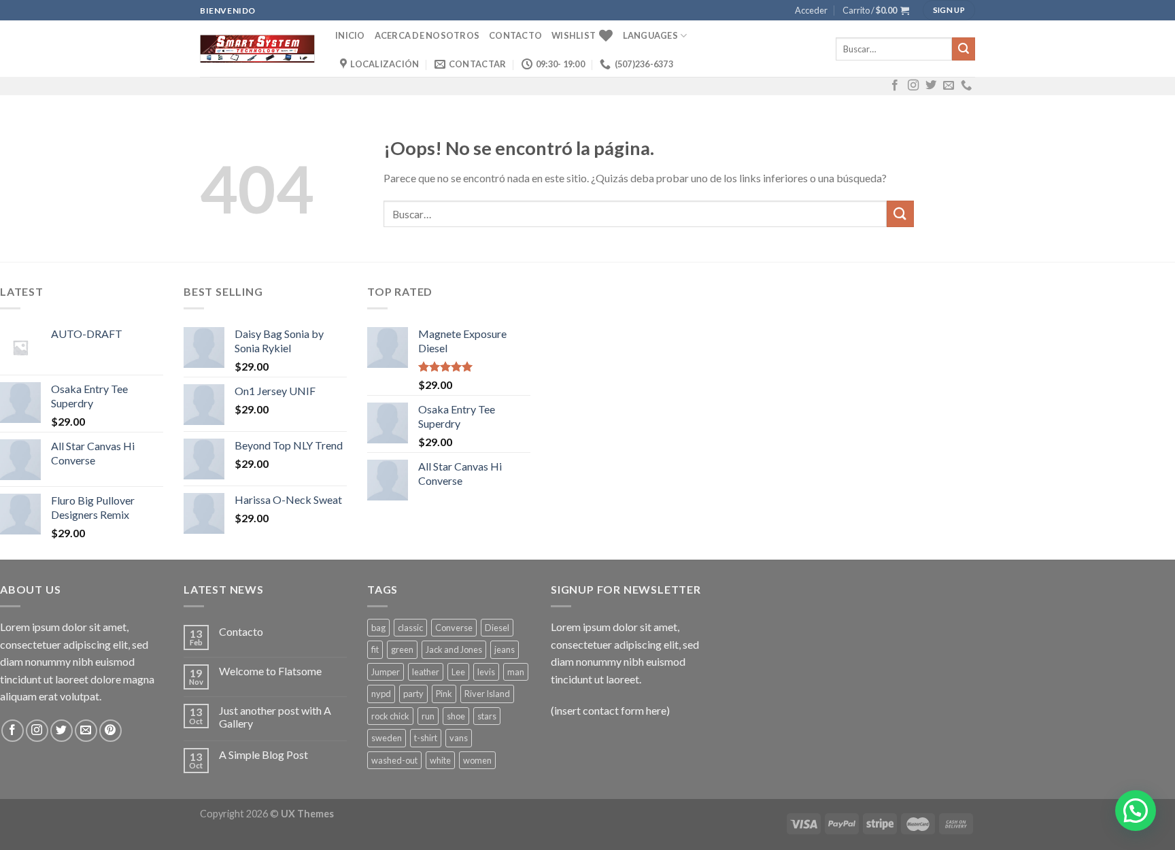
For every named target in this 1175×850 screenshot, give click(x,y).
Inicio (350, 35)
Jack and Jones (454, 649)
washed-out (394, 760)
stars (486, 716)
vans (458, 737)
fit (375, 649)
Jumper (385, 671)
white (440, 760)
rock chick (390, 716)
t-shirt (425, 737)
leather (425, 671)
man (515, 671)
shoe (456, 716)
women (477, 760)
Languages (650, 35)
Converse (454, 627)
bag (378, 627)
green (402, 649)
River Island (487, 693)
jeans (504, 649)
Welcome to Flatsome (270, 670)
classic (410, 627)
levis (486, 671)
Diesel (497, 627)
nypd (381, 693)
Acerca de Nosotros (427, 35)
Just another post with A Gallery (275, 717)
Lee (458, 671)
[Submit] (963, 49)
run (428, 716)
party (413, 693)
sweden (386, 737)
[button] (1135, 810)
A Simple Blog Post (263, 754)
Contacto (515, 35)
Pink (444, 693)
